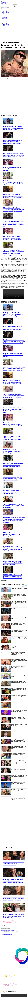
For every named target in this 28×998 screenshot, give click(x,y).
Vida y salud (6, 12)
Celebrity (5, 11)
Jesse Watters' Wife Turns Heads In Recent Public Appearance (18, 783)
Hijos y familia (6, 13)
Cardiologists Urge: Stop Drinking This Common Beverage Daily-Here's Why (18, 740)
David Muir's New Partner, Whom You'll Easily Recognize (18, 718)
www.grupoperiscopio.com (6, 934)
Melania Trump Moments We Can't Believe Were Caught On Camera (18, 689)
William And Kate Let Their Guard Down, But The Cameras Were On (19, 660)
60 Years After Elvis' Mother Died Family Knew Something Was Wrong (18, 762)
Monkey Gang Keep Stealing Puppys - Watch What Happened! (18, 653)
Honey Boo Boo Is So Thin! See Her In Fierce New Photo (19, 776)
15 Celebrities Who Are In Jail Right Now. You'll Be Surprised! (19, 638)
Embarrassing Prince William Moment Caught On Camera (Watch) (18, 697)
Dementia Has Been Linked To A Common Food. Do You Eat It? (19, 682)
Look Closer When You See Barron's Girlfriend (18, 732)
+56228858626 (8, 933)
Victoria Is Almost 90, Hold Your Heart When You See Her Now (18, 595)
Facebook (5, 17)
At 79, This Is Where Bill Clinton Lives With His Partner (19, 711)
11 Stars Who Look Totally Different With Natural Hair (18, 768)
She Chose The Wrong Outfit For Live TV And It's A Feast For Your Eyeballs (19, 602)
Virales (4, 15)
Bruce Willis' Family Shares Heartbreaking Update (18, 754)
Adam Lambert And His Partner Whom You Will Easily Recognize (19, 587)
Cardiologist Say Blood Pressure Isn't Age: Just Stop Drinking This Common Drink (18, 610)
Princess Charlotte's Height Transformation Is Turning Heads (18, 675)
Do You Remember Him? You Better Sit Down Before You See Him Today (18, 668)
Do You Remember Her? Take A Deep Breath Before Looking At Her (19, 617)
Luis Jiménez (11, 255)
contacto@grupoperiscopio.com (7, 930)
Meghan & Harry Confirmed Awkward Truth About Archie (18, 624)
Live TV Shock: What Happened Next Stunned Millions (19, 631)
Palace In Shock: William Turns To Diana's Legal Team (19, 725)
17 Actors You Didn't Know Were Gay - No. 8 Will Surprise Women (18, 646)
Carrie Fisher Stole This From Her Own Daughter (18, 790)
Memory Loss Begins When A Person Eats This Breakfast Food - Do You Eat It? (18, 704)
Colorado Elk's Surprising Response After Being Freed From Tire (18, 798)
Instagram (5, 18)
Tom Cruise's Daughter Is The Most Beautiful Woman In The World (18, 747)
